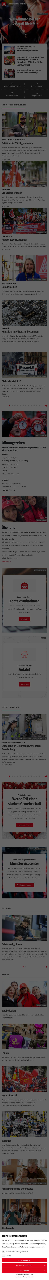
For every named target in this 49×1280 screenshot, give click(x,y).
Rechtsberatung (37, 86)
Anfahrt (24, 684)
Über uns (5, 561)
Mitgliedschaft (36, 95)
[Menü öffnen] (45, 4)
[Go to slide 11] (36, 405)
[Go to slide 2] (12, 405)
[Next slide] (46, 405)
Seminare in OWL (12, 95)
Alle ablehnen (23, 1270)
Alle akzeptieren (24, 1260)
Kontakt (24, 619)
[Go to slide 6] (23, 405)
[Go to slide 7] (25, 405)
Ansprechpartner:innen (12, 86)
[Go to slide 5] (20, 405)
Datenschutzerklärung (21, 1277)
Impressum (30, 1277)
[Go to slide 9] (31, 405)
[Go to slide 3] (15, 405)
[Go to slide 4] (17, 405)
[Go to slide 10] (34, 405)
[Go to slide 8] (28, 405)
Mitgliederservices (24, 885)
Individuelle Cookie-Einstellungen (24, 1274)
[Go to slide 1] (9, 405)
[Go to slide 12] (39, 405)
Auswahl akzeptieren (23, 1265)
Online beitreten (24, 825)
